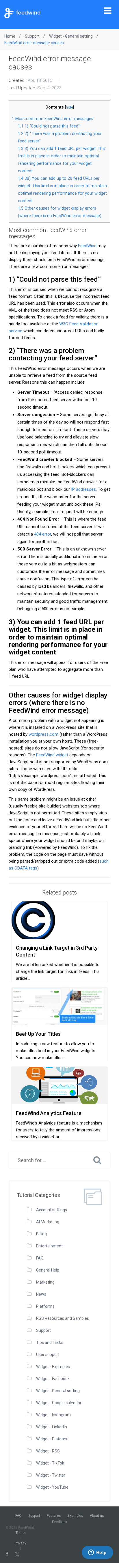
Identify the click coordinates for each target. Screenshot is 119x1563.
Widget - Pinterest (52, 1439)
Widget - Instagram (53, 1415)
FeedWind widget (52, 755)
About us (97, 1516)
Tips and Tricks (49, 1342)
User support (48, 1354)
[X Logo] (17, 1554)
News (41, 1294)
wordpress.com (43, 734)
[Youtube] (33, 1554)
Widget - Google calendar (58, 1402)
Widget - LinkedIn (51, 1427)
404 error (42, 534)
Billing (41, 1234)
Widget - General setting (58, 1390)
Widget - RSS (48, 1451)
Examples (75, 1516)
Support (43, 1330)
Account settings (51, 1209)
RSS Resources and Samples (62, 1318)
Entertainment (49, 1246)
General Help (47, 1270)
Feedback (59, 1522)
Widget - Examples (53, 1366)
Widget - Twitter (50, 1475)
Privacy (20, 1543)
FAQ (40, 1258)
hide (69, 107)
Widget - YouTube (52, 1487)
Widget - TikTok (50, 1463)
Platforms (45, 1306)
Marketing (45, 1282)
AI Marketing (47, 1222)
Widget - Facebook (53, 1378)
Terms (21, 1533)
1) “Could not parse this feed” (49, 126)
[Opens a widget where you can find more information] (97, 1553)
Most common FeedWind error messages (52, 118)
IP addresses (83, 489)
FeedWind (87, 245)
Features (54, 1516)
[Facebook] (7, 1554)
